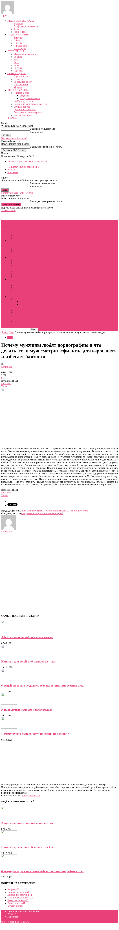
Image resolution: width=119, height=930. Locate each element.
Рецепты (24, 95)
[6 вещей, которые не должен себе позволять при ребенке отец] (9, 679)
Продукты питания (30, 98)
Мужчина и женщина (25, 54)
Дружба (18, 68)
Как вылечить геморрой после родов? (27, 709)
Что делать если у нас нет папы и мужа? (42, 513)
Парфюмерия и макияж (26, 26)
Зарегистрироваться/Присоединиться (27, 161)
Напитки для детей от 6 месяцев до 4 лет (28, 661)
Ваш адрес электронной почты (46, 146)
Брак (16, 59)
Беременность (21, 76)
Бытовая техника (23, 115)
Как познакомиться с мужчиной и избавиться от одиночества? (55, 510)
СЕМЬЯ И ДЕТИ (16, 73)
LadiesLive (6, 367)
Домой (4, 332)
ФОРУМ (12, 118)
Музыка (18, 87)
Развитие (18, 79)
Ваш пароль (36, 132)
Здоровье (18, 23)
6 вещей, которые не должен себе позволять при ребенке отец (42, 685)
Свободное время (23, 81)
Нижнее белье (21, 45)
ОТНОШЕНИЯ (15, 51)
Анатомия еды (21, 93)
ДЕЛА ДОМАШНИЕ (18, 90)
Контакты (12, 172)
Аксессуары (20, 48)
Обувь (17, 40)
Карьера (18, 65)
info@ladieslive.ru (31, 795)
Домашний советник (25, 109)
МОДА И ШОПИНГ (18, 34)
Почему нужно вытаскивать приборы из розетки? (35, 733)
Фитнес (18, 29)
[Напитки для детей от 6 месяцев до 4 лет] (9, 655)
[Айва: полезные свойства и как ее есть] (9, 631)
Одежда (18, 43)
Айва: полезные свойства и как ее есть (27, 637)
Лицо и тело (20, 32)
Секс (16, 62)
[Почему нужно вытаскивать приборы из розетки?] (9, 727)
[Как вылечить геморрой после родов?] (9, 703)
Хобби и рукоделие (24, 101)
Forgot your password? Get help (17, 193)
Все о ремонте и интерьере (28, 112)
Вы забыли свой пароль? (14, 138)
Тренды (18, 37)
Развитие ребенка (18, 900)
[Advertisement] (26, 216)
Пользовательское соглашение (23, 167)
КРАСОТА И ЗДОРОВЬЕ (20, 20)
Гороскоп (18, 70)
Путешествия (21, 84)
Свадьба (18, 56)
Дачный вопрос (22, 106)
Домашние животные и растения (31, 104)
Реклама (11, 169)
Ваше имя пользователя (42, 128)
